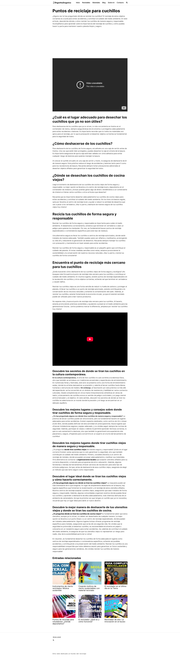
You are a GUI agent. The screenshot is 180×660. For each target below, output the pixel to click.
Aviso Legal (57, 637)
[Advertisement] (90, 43)
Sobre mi (111, 3)
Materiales (96, 3)
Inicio (78, 3)
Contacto (120, 3)
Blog (104, 3)
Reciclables (86, 3)
